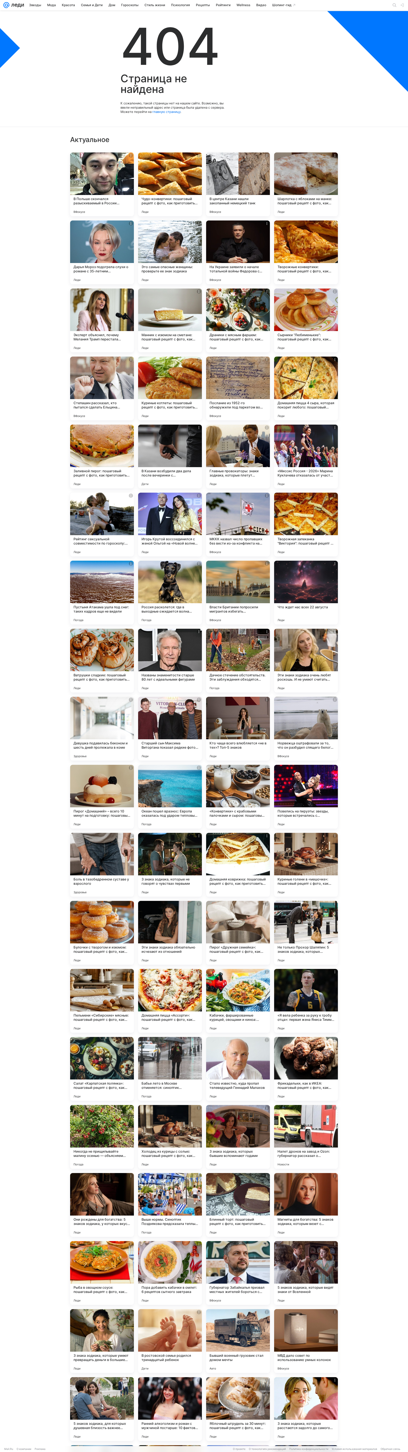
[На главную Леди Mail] (16, 5)
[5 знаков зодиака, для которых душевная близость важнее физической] (102, 1409)
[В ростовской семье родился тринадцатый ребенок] (170, 1341)
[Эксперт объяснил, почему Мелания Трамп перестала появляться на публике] (102, 320)
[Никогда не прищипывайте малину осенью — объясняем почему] (102, 1137)
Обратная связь (390, 1449)
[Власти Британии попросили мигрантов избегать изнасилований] (238, 592)
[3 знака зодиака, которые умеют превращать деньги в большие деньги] (102, 1341)
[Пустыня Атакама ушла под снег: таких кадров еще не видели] (102, 592)
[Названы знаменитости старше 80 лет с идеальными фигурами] (170, 661)
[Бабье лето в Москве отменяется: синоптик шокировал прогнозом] (170, 1069)
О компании (24, 1449)
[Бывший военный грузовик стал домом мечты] (238, 1341)
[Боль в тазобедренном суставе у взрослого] (102, 865)
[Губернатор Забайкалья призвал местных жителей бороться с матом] (238, 1273)
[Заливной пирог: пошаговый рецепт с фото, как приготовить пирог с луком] (102, 456)
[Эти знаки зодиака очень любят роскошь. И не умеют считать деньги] (306, 661)
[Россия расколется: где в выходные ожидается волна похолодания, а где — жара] (170, 592)
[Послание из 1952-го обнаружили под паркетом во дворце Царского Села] (238, 388)
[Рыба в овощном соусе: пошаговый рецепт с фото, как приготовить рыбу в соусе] (102, 1273)
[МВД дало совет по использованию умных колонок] (306, 1341)
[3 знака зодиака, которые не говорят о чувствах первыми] (170, 865)
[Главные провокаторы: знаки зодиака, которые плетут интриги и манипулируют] (238, 456)
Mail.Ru (8, 1449)
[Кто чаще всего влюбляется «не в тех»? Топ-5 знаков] (238, 729)
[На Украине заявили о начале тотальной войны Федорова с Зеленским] (238, 252)
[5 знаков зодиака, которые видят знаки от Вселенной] (306, 1273)
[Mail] (6, 5)
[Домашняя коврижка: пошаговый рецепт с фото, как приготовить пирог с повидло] (238, 865)
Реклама (40, 1449)
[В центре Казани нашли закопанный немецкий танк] (238, 184)
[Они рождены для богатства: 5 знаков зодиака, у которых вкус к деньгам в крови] (102, 1205)
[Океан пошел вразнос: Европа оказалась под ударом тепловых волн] (170, 797)
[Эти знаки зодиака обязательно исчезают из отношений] (170, 933)
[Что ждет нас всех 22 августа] (306, 592)
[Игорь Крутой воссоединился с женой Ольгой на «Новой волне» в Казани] (170, 524)
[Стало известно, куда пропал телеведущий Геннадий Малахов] (238, 1069)
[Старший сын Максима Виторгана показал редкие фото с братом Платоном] (170, 729)
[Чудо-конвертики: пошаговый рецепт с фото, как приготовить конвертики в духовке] (170, 184)
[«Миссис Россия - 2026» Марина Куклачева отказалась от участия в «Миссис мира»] (306, 456)
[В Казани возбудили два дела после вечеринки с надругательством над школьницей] (170, 456)
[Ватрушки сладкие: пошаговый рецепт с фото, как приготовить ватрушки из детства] (102, 661)
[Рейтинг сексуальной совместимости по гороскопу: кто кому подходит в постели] (102, 524)
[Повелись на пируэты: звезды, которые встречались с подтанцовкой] (306, 797)
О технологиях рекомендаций (267, 1449)
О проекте (239, 1449)
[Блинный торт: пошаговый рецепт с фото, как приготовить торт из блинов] (238, 1205)
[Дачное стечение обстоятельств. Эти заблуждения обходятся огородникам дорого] (238, 661)
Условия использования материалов (354, 1449)
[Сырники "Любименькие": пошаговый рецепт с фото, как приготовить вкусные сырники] (306, 320)
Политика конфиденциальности (308, 1449)
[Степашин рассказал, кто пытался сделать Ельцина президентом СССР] (102, 388)
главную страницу (166, 112)
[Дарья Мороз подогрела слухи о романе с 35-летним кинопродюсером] (102, 252)
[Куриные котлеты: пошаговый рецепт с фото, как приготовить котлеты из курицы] (170, 388)
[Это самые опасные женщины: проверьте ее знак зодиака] (170, 252)
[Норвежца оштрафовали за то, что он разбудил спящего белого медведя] (306, 729)
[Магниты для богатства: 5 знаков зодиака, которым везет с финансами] (306, 1205)
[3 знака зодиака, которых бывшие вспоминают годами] (238, 1137)
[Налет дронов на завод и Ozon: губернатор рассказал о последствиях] (306, 1137)
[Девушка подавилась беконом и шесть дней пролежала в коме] (102, 729)
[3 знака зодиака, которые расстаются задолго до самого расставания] (306, 1409)
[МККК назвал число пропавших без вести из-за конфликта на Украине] (238, 524)
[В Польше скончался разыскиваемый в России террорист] (102, 184)
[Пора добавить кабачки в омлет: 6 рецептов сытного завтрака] (170, 1273)
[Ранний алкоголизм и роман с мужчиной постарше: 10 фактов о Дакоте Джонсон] (170, 1409)
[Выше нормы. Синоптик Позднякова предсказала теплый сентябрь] (170, 1205)
